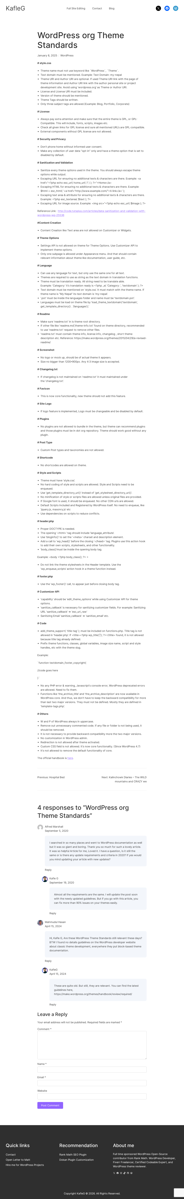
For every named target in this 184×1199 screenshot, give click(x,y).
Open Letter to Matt (18, 1159)
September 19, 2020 (61, 882)
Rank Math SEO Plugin (73, 1154)
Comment (44, 1029)
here (70, 758)
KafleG (15, 8)
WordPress (66, 55)
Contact (11, 1154)
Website (42, 1090)
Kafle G (53, 878)
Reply (48, 869)
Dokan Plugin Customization (76, 1159)
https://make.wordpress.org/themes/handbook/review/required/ (93, 994)
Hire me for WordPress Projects (25, 1164)
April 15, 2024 (53, 926)
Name (42, 1063)
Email (41, 1077)
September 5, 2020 (56, 830)
